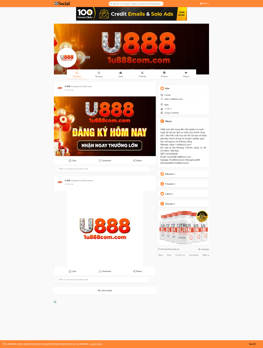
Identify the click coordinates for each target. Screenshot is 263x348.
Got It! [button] (252, 344)
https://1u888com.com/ (174, 99)
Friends (169, 184)
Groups (169, 203)
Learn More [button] (96, 344)
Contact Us (180, 255)
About (160, 255)
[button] (136, 3)
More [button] (205, 255)
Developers (194, 255)
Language (204, 249)
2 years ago (69, 89)
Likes (168, 194)
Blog (169, 255)
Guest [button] (205, 3)
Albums (169, 174)
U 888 (85, 57)
